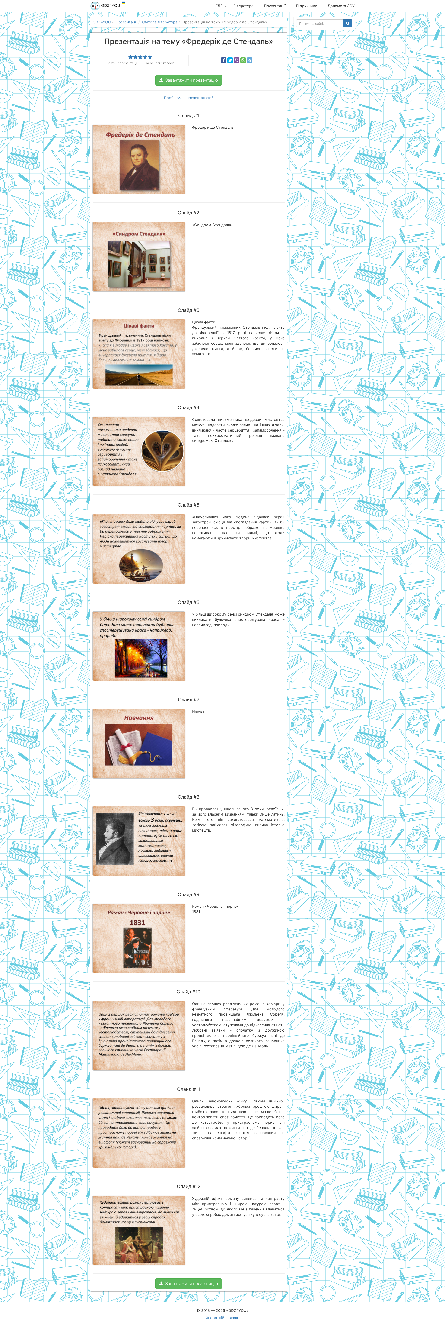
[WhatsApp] (243, 60)
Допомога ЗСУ (341, 5)
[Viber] (236, 60)
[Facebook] (223, 60)
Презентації (275, 5)
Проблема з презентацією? (188, 97)
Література (244, 5)
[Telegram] (249, 60)
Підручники (307, 5)
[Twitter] (230, 60)
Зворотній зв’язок (222, 1317)
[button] (188, 80)
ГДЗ (220, 5)
